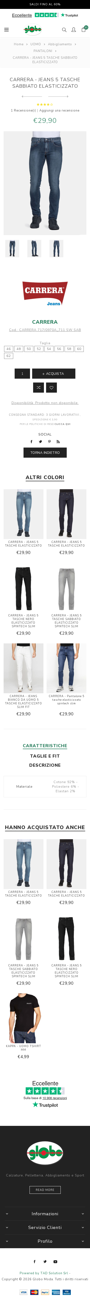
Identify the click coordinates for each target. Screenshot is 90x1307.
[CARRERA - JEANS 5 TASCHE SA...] (58, 96)
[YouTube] (55, 1262)
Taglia (45, 343)
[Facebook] (35, 1262)
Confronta (38, 388)
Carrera (45, 322)
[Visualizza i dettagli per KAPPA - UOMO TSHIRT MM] (23, 1018)
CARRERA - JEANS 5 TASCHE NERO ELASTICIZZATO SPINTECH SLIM (23, 621)
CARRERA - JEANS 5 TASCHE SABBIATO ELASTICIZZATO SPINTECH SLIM (66, 621)
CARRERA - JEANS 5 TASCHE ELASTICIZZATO (23, 544)
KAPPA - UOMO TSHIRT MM (23, 1048)
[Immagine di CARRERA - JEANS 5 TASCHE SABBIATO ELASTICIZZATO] (12, 248)
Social (45, 434)
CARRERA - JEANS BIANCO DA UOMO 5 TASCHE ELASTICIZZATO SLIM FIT (23, 701)
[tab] (45, 745)
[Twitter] (45, 1262)
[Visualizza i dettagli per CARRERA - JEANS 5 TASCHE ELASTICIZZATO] (23, 514)
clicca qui (62, 424)
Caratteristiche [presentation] (45, 746)
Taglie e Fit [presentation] (45, 756)
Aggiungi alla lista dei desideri (51, 388)
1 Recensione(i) (23, 110)
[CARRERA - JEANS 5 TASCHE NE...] (32, 96)
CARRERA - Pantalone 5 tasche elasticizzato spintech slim (66, 699)
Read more (45, 1190)
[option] (12, 249)
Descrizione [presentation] (45, 765)
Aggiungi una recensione (59, 110)
